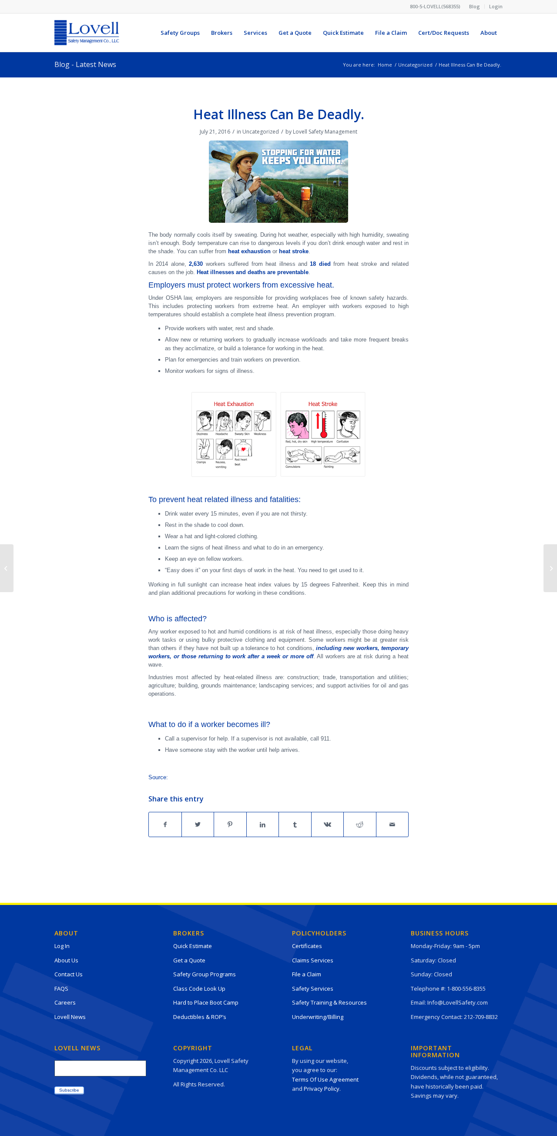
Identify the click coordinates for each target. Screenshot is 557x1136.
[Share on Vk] (328, 824)
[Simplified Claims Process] (6, 568)
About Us (66, 960)
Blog (474, 6)
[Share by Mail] (392, 824)
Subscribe (69, 1090)
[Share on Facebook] (165, 824)
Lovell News (70, 1017)
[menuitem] (475, 6)
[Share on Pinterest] (230, 824)
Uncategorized (260, 131)
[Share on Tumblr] (295, 824)
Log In (62, 946)
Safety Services (312, 988)
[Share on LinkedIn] (263, 824)
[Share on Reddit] (360, 824)
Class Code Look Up (199, 988)
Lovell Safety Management (325, 131)
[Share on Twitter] (198, 824)
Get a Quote (189, 960)
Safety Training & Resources (329, 1002)
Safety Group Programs (204, 974)
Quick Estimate (192, 946)
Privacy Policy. (322, 1088)
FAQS (61, 988)
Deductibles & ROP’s (199, 1017)
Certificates (307, 946)
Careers (65, 1002)
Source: (158, 777)
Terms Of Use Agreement (325, 1079)
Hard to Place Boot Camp (205, 1002)
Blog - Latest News (85, 64)
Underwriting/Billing (317, 1017)
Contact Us (68, 974)
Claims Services (312, 960)
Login (496, 6)
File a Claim (306, 974)
